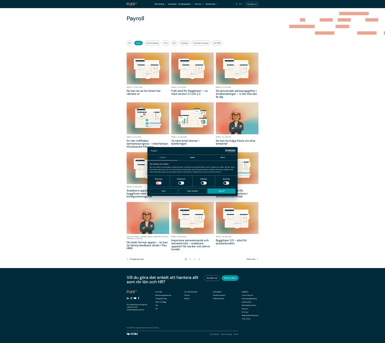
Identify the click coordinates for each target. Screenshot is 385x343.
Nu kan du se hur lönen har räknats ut (144, 92)
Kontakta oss (252, 4)
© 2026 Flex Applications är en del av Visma (143, 328)
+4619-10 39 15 (132, 307)
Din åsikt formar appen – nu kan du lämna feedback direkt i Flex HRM (147, 245)
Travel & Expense (152, 43)
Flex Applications (190, 292)
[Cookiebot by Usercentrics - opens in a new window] (226, 150)
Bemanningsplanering (163, 295)
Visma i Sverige (226, 334)
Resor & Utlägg (160, 302)
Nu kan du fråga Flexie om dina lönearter (235, 142)
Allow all (221, 191)
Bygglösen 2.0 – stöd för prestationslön (231, 241)
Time (165, 43)
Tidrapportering (161, 299)
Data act (245, 309)
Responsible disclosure (250, 315)
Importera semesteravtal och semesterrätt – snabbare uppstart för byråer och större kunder (190, 244)
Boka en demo (230, 278)
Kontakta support (219, 295)
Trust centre (246, 319)
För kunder (217, 292)
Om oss (187, 295)
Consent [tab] (162, 157)
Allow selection (192, 191)
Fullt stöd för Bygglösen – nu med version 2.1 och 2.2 (189, 92)
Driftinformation (218, 299)
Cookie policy (246, 302)
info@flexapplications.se (135, 310)
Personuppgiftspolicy (249, 299)
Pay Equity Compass (201, 43)
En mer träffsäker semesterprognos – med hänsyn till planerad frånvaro (147, 144)
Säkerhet (245, 292)
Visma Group (214, 334)
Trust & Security (247, 295)
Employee (184, 43)
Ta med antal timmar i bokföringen (185, 142)
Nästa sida (251, 259)
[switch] (181, 183)
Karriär (236, 334)
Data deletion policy (249, 305)
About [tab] (222, 157)
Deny (164, 191)
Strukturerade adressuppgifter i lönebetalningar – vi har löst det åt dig (236, 94)
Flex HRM (217, 43)
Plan (174, 43)
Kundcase (172, 4)
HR (156, 309)
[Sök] (236, 4)
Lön (156, 305)
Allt (129, 43)
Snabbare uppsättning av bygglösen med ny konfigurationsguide (143, 193)
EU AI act (245, 312)
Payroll (138, 43)
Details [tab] (192, 157)
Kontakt (187, 299)
